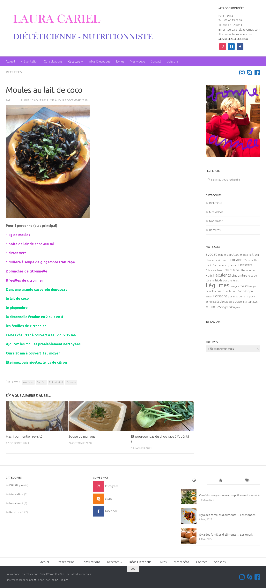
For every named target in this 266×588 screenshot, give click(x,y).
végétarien (228, 307)
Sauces (228, 301)
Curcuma (218, 265)
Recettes (74, 61)
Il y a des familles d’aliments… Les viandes (227, 515)
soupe (237, 301)
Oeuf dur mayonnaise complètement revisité (229, 495)
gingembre (239, 275)
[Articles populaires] (220, 480)
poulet (252, 296)
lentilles (234, 280)
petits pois (230, 291)
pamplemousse (215, 291)
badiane (222, 255)
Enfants (210, 270)
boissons (173, 61)
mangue (234, 286)
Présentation (29, 61)
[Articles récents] (194, 480)
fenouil (237, 270)
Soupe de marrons (82, 436)
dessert (234, 265)
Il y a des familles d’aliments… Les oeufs (226, 534)
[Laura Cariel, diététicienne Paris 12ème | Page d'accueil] (80, 27)
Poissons (71, 382)
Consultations (53, 61)
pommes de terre (238, 296)
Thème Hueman (59, 579)
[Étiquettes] (247, 480)
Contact (156, 61)
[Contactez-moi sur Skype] (250, 73)
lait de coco (222, 280)
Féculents (222, 275)
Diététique (216, 203)
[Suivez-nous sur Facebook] (257, 73)
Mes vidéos (137, 61)
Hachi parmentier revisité (24, 436)
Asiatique (28, 382)
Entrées (41, 382)
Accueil (10, 61)
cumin (209, 265)
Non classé (216, 221)
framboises (248, 270)
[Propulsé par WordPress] (35, 580)
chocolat (244, 255)
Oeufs (244, 286)
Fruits (209, 275)
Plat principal (56, 382)
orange (252, 286)
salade (218, 301)
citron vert (224, 260)
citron (254, 254)
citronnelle (212, 260)
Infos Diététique (99, 61)
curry (226, 265)
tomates (253, 301)
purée (209, 301)
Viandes (213, 306)
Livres (120, 61)
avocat (211, 254)
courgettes (252, 260)
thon (244, 302)
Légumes (217, 285)
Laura (15, 100)
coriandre (238, 259)
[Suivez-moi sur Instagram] (242, 73)
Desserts (245, 265)
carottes (233, 254)
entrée (218, 270)
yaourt (238, 307)
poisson (209, 296)
